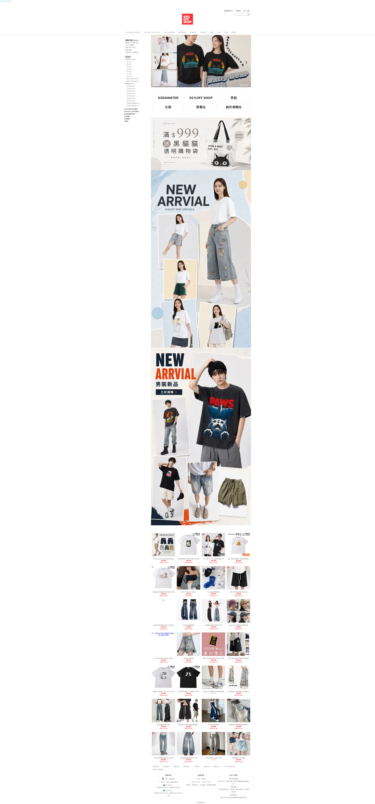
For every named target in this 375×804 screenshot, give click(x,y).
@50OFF (172, 779)
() (230, 11)
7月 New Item (131, 88)
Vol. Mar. (129, 74)
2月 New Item (131, 100)
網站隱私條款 (201, 802)
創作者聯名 (182, 32)
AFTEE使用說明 (229, 766)
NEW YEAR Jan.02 (132, 79)
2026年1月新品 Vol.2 (133, 103)
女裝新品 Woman (130, 59)
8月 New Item (131, 86)
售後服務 (166, 766)
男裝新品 (193, 32)
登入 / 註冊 (246, 11)
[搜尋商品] (248, 14)
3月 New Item (131, 98)
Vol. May (129, 69)
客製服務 (186, 766)
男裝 (212, 32)
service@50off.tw (172, 782)
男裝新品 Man (129, 83)
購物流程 (156, 766)
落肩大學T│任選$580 (131, 52)
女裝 (219, 32)
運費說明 (176, 766)
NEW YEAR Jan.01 (132, 81)
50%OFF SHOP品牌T (152, 32)
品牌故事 (206, 766)
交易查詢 (238, 11)
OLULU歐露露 (169, 32)
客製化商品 (128, 50)
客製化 (234, 32)
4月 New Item (131, 96)
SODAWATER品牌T (133, 32)
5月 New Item (131, 93)
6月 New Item (131, 91)
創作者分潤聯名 (158, 769)
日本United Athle (130, 47)
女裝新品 (203, 32)
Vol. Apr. (129, 71)
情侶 (226, 32)
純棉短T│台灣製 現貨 (131, 42)
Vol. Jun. (129, 66)
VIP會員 (196, 766)
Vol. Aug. (129, 61)
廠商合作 (216, 766)
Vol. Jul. (129, 64)
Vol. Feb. (129, 76)
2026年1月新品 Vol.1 (133, 105)
